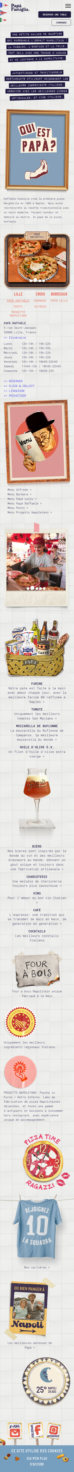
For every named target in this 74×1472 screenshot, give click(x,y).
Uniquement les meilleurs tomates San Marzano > (37, 713)
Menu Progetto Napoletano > (30, 512)
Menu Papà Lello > (22, 499)
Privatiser (17, 395)
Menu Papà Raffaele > (25, 503)
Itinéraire (17, 337)
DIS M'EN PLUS (37, 1459)
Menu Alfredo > (19, 489)
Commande (61, 22)
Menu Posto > (18, 508)
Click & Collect (22, 386)
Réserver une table (55, 14)
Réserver (16, 381)
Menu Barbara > (19, 494)
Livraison (16, 391)
